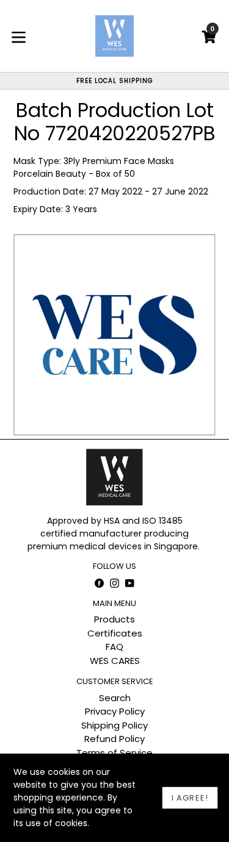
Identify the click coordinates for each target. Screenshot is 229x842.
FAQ (114, 646)
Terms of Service (114, 752)
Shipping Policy (114, 725)
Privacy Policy (115, 711)
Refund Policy (114, 738)
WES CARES (115, 660)
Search (115, 697)
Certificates (114, 633)
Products (114, 619)
